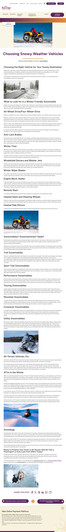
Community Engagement (32, 14)
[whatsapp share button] (46, 492)
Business (12, 14)
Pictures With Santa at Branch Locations (49, 501)
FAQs (27, 3)
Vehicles (8, 24)
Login (60, 3)
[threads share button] (39, 492)
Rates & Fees (22, 3)
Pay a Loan (51, 3)
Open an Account (57, 15)
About (46, 14)
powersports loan (38, 460)
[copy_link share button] (50, 492)
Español (40, 3)
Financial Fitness (20, 14)
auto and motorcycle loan (54, 460)
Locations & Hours (33, 3)
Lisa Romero (44, 61)
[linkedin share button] (42, 492)
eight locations (21, 462)
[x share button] (35, 492)
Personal (5, 14)
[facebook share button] (32, 492)
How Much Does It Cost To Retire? (16, 501)
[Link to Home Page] (6, 8)
